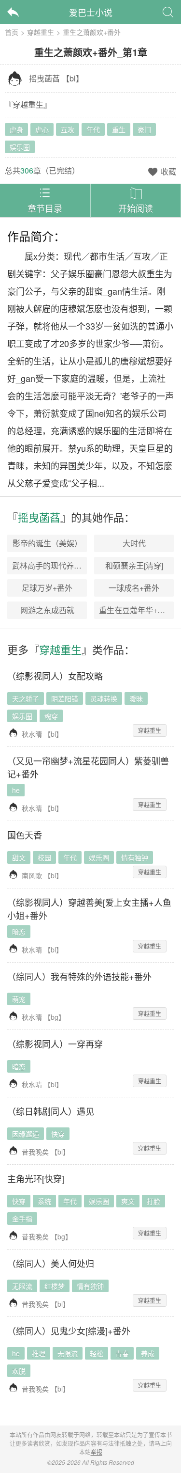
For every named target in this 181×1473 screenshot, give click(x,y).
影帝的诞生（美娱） (47, 543)
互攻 (67, 129)
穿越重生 (40, 32)
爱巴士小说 (90, 12)
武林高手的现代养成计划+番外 (64, 565)
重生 (118, 129)
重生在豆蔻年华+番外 (136, 610)
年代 (93, 129)
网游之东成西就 (47, 610)
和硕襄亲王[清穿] (134, 565)
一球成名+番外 (134, 587)
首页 (11, 32)
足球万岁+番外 (47, 587)
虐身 (16, 129)
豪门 (144, 129)
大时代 (134, 543)
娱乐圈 (20, 147)
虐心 (42, 129)
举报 (96, 1452)
